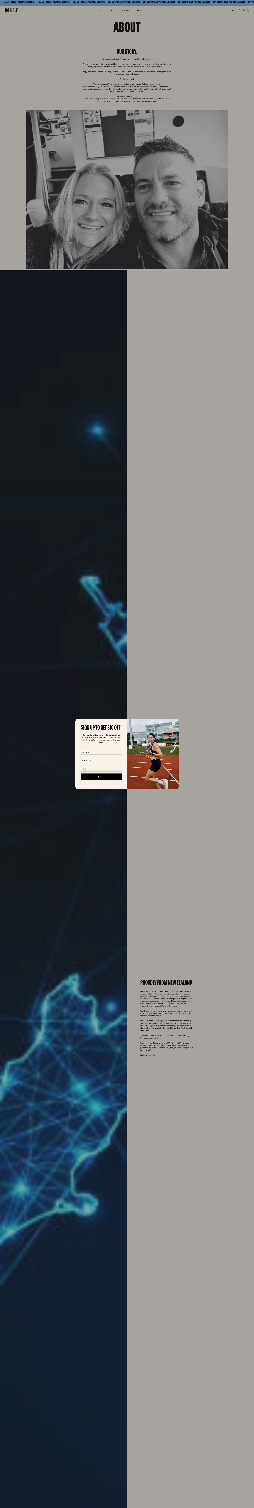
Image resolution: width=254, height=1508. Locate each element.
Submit (101, 777)
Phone (83, 769)
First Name (85, 752)
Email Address (86, 760)
